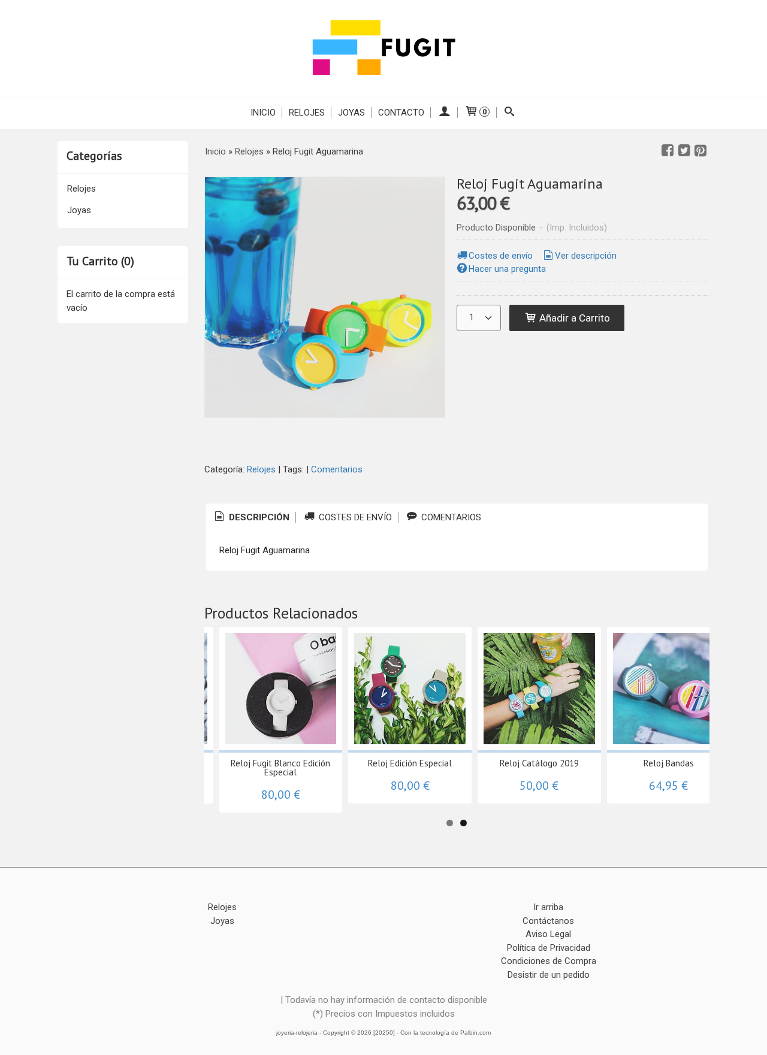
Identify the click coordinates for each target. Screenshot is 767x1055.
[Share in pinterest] (700, 150)
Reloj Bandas (669, 763)
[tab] (251, 518)
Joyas (351, 112)
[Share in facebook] (667, 150)
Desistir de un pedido (549, 974)
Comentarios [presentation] (450, 517)
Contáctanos (548, 920)
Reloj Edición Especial (410, 763)
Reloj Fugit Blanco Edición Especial (280, 767)
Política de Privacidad (548, 947)
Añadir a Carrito (573, 318)
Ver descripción (586, 255)
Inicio (263, 112)
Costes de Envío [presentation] (354, 517)
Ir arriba (548, 907)
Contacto (401, 112)
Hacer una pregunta (507, 268)
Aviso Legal (548, 934)
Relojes (307, 112)
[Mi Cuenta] (444, 112)
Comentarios (337, 469)
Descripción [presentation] (258, 517)
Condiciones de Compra (548, 961)
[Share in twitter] (684, 150)
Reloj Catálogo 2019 (539, 763)
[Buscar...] (509, 112)
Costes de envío (501, 255)
